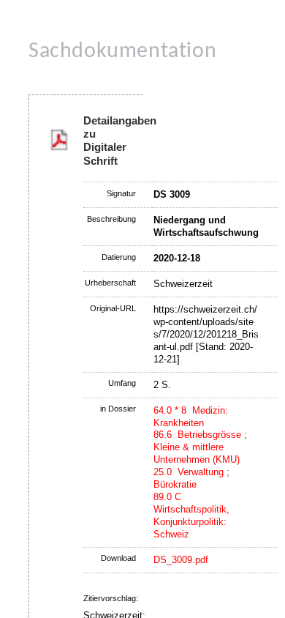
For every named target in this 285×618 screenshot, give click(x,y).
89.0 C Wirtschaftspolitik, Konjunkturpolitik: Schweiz (191, 515)
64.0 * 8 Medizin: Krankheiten (190, 416)
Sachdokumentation (122, 51)
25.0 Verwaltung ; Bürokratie (191, 478)
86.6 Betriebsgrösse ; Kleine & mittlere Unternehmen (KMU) (200, 447)
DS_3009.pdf (180, 559)
